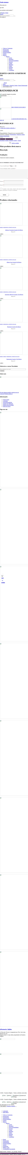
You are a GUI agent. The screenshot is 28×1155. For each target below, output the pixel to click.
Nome (2, 181)
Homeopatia (6, 49)
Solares (4, 53)
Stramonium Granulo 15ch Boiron (14, 359)
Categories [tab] (5, 1111)
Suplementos (6, 51)
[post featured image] (11, 225)
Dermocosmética (7, 52)
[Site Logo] (4, 12)
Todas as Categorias (7, 48)
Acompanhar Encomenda (9, 1149)
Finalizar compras (11, 1106)
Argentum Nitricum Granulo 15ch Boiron (14, 294)
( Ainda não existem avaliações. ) (8, 128)
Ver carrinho (3, 1106)
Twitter (6, 140)
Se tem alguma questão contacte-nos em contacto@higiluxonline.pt (9, 393)
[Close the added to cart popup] (16, 1106)
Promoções (5, 1146)
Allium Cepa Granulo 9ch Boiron (14, 262)
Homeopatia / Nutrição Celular (17, 134)
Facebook (2, 140)
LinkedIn (11, 140)
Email (19, 140)
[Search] (14, 80)
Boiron (1, 227)
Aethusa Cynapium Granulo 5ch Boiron (14, 230)
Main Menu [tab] (6, 1112)
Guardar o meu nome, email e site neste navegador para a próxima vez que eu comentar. (13, 189)
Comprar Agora (9, 139)
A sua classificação (5, 166)
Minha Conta (6, 1147)
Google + (15, 140)
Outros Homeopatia (4, 136)
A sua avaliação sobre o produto (8, 168)
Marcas (4, 55)
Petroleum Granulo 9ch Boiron (14, 326)
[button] (1, 14)
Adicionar (3, 139)
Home (4, 1139)
